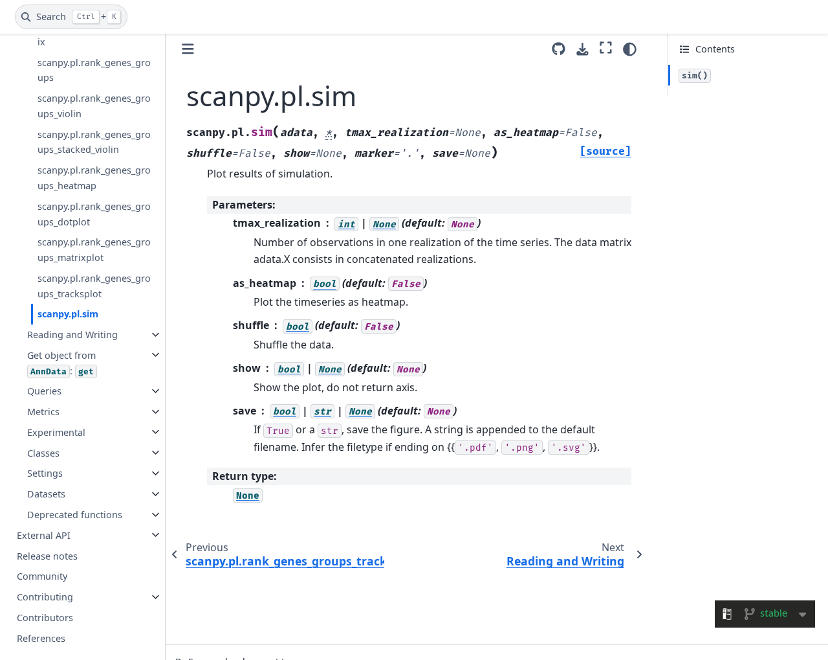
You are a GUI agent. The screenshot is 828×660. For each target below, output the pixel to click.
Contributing (45, 597)
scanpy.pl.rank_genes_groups (94, 70)
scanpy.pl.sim (68, 314)
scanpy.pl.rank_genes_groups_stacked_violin (94, 141)
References (41, 638)
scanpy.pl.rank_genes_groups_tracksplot (94, 285)
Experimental (56, 432)
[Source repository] (559, 49)
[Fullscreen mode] (606, 47)
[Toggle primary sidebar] (188, 49)
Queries (44, 391)
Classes (43, 452)
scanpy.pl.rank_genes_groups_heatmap (94, 178)
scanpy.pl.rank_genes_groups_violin (94, 106)
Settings (45, 473)
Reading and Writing (72, 334)
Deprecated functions (74, 514)
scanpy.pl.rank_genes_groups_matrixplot (94, 250)
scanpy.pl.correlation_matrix (96, 34)
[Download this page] (582, 49)
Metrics (43, 411)
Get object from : (61, 362)
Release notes (47, 555)
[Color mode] (630, 49)
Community (42, 576)
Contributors (45, 617)
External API (44, 535)
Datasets (46, 494)
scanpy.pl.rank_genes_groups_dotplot (94, 213)
